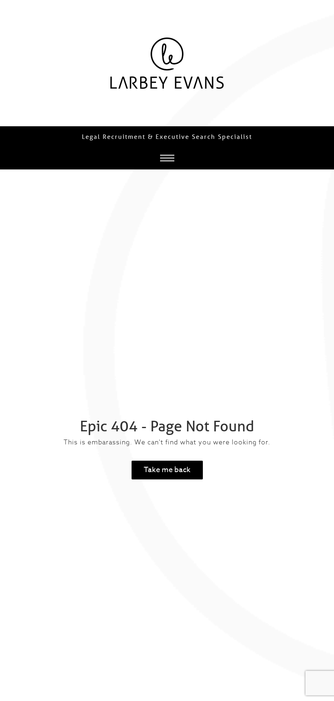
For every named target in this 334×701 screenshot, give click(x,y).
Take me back (167, 469)
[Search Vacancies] (308, 299)
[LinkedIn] (308, 325)
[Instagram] (308, 350)
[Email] (308, 402)
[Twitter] (308, 376)
